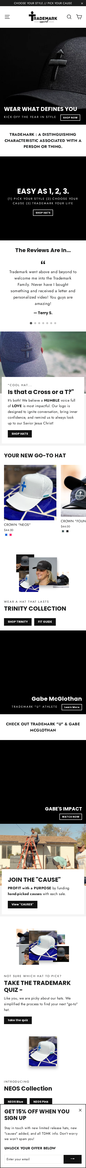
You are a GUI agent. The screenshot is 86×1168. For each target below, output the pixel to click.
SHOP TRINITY (18, 622)
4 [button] (43, 323)
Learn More (71, 707)
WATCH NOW (70, 816)
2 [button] (35, 323)
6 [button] (51, 323)
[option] (43, 76)
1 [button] (31, 323)
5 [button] (47, 323)
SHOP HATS (43, 212)
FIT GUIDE (45, 622)
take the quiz (18, 1020)
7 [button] (55, 323)
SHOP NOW (70, 117)
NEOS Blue (15, 1102)
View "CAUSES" (23, 904)
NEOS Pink (40, 1102)
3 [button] (39, 323)
